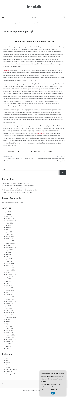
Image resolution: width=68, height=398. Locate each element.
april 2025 (9, 232)
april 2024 (9, 259)
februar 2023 (10, 290)
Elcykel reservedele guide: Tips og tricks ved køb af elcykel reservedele (18, 160)
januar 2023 (9, 292)
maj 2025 (8, 230)
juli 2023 (8, 279)
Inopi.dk (34, 7)
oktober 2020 (10, 337)
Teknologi (9, 371)
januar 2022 (9, 315)
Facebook (11, 151)
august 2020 (9, 341)
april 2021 (9, 326)
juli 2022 (8, 306)
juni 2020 (8, 346)
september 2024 (11, 247)
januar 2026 (9, 216)
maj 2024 (8, 256)
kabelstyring (41, 133)
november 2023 (10, 270)
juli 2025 (8, 225)
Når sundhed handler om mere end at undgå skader (18, 185)
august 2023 (9, 277)
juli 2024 (8, 252)
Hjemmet (8, 365)
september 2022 (11, 301)
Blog (7, 360)
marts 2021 (9, 328)
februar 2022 (10, 312)
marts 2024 (9, 261)
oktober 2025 (10, 218)
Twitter (24, 151)
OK (53, 393)
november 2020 (10, 335)
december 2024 (10, 241)
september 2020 (11, 339)
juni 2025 (8, 227)
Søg (3, 169)
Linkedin (50, 151)
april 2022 (9, 308)
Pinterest (37, 151)
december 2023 (10, 268)
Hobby (8, 367)
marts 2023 (9, 288)
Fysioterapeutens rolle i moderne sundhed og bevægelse (19, 190)
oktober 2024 (10, 245)
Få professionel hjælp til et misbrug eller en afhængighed (51, 160)
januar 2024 (9, 265)
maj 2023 (8, 283)
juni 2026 (8, 212)
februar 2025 (10, 236)
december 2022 (10, 295)
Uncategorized (10, 374)
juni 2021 (8, 321)
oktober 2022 (10, 299)
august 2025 (9, 223)
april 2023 (9, 286)
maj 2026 (8, 214)
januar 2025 (9, 238)
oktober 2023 (10, 272)
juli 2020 (8, 344)
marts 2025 (9, 234)
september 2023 (11, 274)
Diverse (8, 362)
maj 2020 (8, 348)
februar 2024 (10, 263)
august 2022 (9, 303)
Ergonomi (6, 70)
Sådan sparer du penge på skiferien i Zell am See (17, 192)
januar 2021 (9, 333)
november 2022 (10, 297)
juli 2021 (8, 319)
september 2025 (11, 221)
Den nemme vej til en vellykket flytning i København (17, 188)
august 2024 (9, 250)
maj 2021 (8, 324)
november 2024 (10, 243)
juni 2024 (8, 254)
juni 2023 (8, 281)
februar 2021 (10, 330)
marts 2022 (9, 310)
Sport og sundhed (11, 369)
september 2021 (11, 317)
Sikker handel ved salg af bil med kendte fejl (15, 183)
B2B (7, 358)
